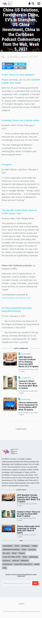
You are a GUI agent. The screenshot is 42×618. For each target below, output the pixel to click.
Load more (21, 429)
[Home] (8, 3)
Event (24, 549)
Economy (32, 549)
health (36, 564)
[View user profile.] (3, 57)
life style (6, 553)
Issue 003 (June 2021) (23, 564)
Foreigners (7, 164)
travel (14, 553)
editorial (15, 560)
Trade (24, 557)
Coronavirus (7, 564)
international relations (11, 549)
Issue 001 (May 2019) (11, 557)
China (17, 546)
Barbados (24, 560)
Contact (21, 604)
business (6, 560)
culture (34, 546)
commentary (7, 546)
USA (4, 568)
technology (33, 557)
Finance (22, 553)
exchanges (25, 546)
